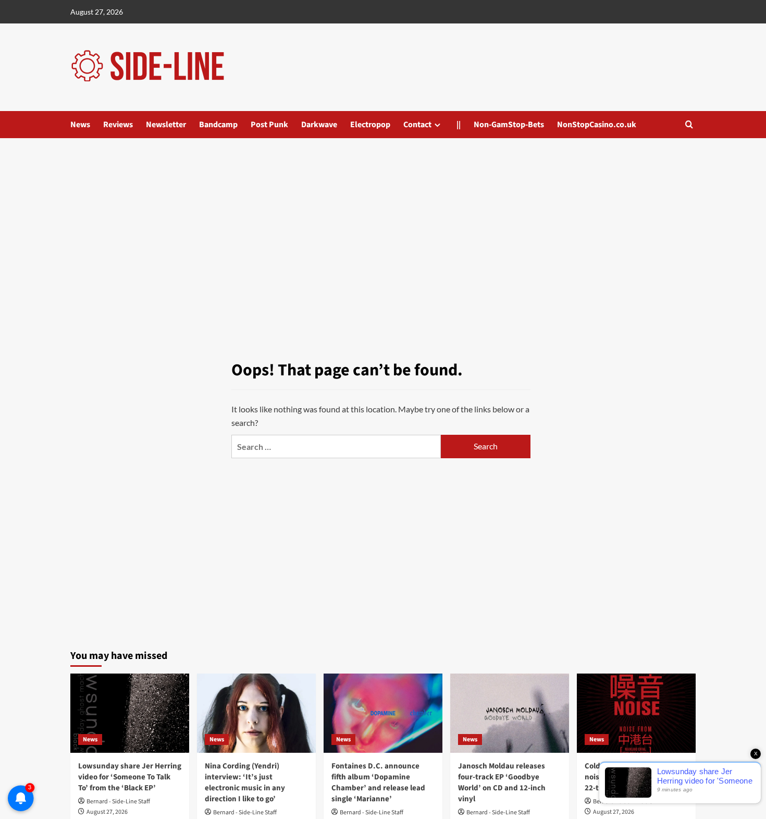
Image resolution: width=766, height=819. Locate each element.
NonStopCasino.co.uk (596, 124)
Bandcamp (218, 124)
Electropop (370, 124)
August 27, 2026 (107, 812)
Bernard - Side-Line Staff (118, 801)
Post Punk (269, 124)
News (80, 124)
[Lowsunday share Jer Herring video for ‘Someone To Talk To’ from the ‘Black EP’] (129, 713)
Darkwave (319, 124)
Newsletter (166, 124)
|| (458, 124)
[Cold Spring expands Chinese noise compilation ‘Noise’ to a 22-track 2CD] (636, 713)
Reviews (118, 124)
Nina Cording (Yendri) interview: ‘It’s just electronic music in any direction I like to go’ (245, 782)
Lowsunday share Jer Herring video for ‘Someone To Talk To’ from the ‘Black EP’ (129, 777)
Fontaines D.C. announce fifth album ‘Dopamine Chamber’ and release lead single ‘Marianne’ (378, 782)
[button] (689, 124)
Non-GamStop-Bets (509, 124)
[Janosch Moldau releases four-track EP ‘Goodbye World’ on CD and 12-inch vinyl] (509, 713)
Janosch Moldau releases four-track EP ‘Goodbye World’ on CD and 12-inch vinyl (502, 782)
